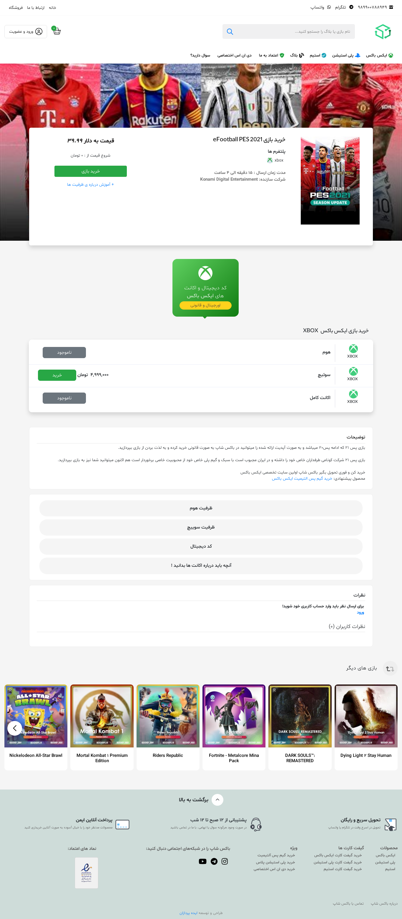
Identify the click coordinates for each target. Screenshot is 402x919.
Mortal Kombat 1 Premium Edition (102, 758)
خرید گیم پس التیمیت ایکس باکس (302, 478)
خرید (57, 375)
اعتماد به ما (268, 55)
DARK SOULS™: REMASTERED (300, 758)
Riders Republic (168, 756)
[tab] (205, 282)
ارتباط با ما (35, 8)
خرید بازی (91, 171)
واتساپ (317, 7)
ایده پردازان (188, 913)
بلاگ (294, 55)
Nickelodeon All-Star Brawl (35, 756)
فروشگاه (16, 8)
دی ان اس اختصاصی (234, 55)
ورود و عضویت (21, 31)
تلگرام (341, 7)
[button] (14, 728)
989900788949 (372, 7)
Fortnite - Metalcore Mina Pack (234, 758)
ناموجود (64, 352)
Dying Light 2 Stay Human (365, 756)
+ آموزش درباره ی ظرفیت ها (90, 184)
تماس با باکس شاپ (348, 903)
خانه (52, 8)
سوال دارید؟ (200, 55)
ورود (360, 612)
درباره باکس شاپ (384, 903)
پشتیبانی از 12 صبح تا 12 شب (218, 820)
